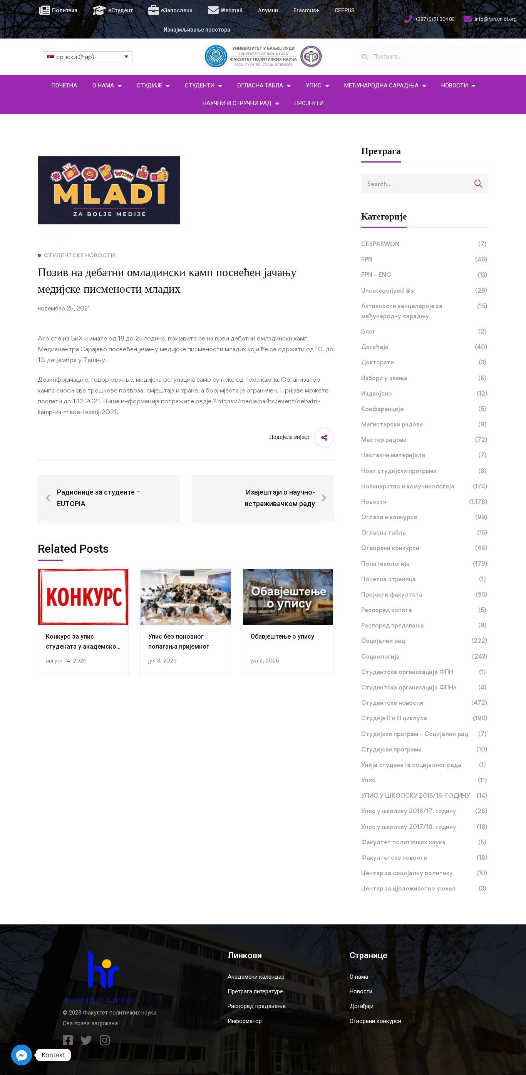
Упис (424, 780)
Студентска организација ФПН (423, 672)
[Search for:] (424, 184)
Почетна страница (423, 579)
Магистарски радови (423, 424)
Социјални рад (424, 640)
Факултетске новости (424, 857)
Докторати (423, 362)
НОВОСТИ (454, 85)
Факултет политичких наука (423, 842)
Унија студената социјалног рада (423, 764)
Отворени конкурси (424, 548)
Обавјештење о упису (282, 636)
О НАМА (103, 85)
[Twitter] (86, 1040)
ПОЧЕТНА (64, 85)
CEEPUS (345, 10)
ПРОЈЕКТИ (308, 103)
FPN (424, 259)
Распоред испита (423, 610)
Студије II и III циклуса (424, 718)
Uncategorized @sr (424, 290)
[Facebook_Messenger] (21, 1055)
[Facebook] (68, 1040)
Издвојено (424, 393)
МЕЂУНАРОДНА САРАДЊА (381, 85)
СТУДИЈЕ (149, 85)
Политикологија (424, 563)
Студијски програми (424, 749)
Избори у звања (423, 378)
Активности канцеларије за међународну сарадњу (424, 311)
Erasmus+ (306, 10)
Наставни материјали (423, 455)
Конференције (423, 409)
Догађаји (424, 347)
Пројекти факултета (424, 594)
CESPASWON (423, 244)
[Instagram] (105, 1040)
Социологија (424, 656)
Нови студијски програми (423, 471)
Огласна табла (424, 532)
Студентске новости (424, 702)
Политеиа (64, 10)
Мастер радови (424, 439)
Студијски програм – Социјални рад (423, 734)
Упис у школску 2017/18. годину (424, 826)
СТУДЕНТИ (199, 85)
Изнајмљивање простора (197, 30)
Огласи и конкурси (424, 517)
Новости (424, 501)
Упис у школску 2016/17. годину (424, 811)
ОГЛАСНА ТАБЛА (260, 85)
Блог (423, 331)
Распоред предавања (423, 625)
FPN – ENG (424, 274)
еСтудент (120, 10)
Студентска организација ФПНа (423, 687)
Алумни (268, 10)
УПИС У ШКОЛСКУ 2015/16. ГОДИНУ (424, 795)
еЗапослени (177, 10)
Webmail (232, 10)
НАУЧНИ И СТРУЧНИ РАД (237, 103)
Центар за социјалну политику (424, 873)
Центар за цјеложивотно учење (423, 888)
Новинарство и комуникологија (424, 486)
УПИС (314, 85)
